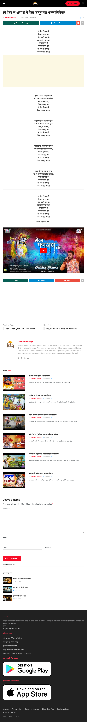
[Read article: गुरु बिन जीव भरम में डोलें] (7, 598)
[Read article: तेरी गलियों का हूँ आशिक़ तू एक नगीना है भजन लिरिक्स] (14, 441)
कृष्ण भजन (33, 17)
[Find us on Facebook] (3, 712)
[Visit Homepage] (35, 3)
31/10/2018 (47, 379)
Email (5, 547)
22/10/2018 (47, 457)
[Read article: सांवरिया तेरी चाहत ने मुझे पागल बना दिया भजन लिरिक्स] (14, 461)
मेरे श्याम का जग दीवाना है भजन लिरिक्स (39, 376)
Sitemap (36, 709)
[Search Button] (83, 3)
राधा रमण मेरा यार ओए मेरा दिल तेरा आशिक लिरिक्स (17, 653)
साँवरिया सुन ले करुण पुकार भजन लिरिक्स (40, 395)
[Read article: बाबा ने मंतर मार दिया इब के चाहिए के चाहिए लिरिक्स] (14, 422)
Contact (27, 709)
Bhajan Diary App (48, 709)
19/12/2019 (47, 476)
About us (6, 709)
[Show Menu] (4, 3)
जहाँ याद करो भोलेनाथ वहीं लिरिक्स (22, 578)
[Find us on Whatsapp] (15, 712)
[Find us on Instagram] (6, 712)
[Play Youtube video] (43, 250)
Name (6, 537)
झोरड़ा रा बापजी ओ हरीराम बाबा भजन (13, 650)
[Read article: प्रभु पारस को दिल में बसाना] (7, 589)
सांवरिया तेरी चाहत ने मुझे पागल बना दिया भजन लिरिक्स (43, 454)
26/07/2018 (47, 398)
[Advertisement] (43, 71)
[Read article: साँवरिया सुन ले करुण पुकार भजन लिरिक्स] (14, 402)
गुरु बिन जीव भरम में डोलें (19, 596)
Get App (73, 3)
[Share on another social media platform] (82, 23)
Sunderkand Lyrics (63, 709)
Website (48, 547)
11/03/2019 (24, 17)
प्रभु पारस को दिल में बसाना (20, 587)
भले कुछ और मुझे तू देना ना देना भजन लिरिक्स (41, 473)
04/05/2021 (47, 437)
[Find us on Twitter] (9, 712)
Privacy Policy (17, 709)
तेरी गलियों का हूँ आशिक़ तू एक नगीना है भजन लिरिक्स (43, 434)
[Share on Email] (78, 23)
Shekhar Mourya (10, 17)
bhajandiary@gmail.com (11, 628)
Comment (7, 509)
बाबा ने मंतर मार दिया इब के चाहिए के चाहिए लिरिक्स (42, 415)
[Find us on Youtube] (12, 712)
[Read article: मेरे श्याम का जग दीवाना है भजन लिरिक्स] (14, 383)
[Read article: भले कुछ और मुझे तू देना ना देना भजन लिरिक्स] (14, 480)
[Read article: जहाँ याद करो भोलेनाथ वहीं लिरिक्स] (7, 580)
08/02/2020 (47, 418)
